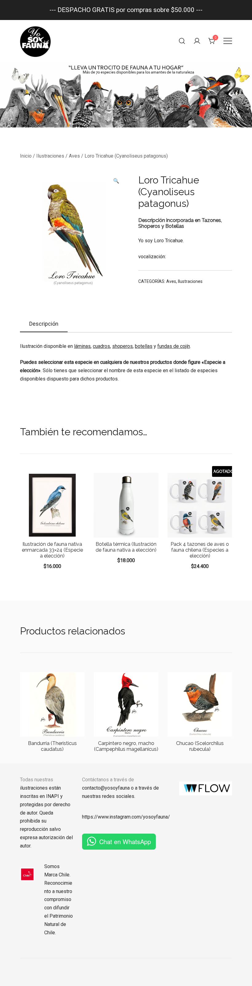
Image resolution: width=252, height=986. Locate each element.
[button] (116, 181)
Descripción (43, 323)
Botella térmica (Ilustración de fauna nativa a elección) (126, 547)
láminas (82, 346)
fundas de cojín (173, 346)
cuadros (101, 346)
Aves (74, 156)
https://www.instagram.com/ (112, 817)
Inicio (26, 156)
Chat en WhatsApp (125, 841)
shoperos (122, 346)
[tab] (44, 324)
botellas (143, 346)
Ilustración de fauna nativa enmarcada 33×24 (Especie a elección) (52, 550)
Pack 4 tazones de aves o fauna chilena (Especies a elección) (200, 550)
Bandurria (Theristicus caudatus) (52, 746)
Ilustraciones (50, 156)
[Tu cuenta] (197, 41)
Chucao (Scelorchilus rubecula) (200, 746)
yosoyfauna (155, 817)
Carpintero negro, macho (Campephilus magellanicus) (126, 746)
